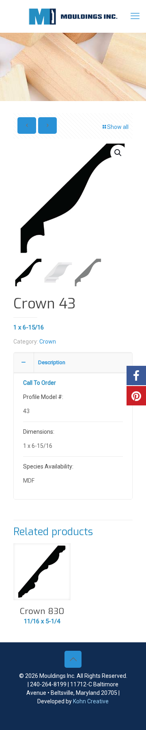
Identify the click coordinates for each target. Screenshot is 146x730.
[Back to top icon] (73, 659)
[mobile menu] (135, 16)
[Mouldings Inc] (73, 16)
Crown (47, 341)
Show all (118, 127)
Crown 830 (42, 611)
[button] (118, 153)
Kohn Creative (91, 701)
